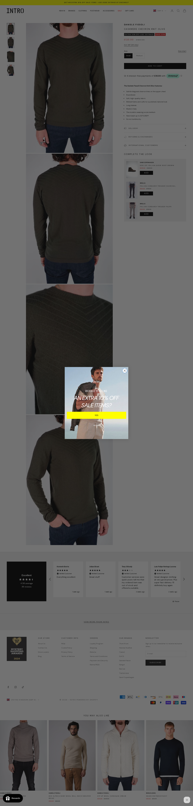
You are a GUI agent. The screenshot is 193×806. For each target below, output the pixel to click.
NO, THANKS (97, 425)
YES (96, 415)
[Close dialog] (124, 370)
